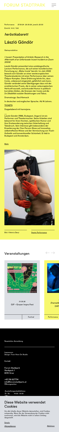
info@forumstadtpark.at (15, 382)
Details (7, 423)
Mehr (6, 144)
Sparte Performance (39, 232)
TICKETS (8, 105)
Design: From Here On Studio (16, 354)
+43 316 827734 (11, 379)
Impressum (8, 352)
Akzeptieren (10, 426)
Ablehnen (51, 426)
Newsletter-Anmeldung (13, 341)
